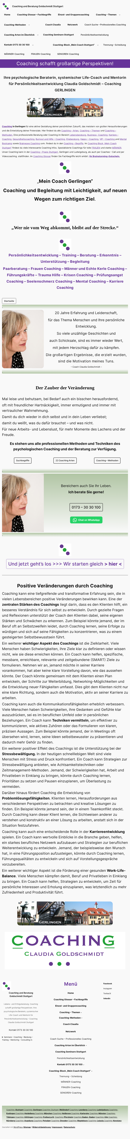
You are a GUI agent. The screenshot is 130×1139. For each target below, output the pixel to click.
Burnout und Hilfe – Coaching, (51, 139)
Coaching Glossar (42, 156)
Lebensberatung (78, 135)
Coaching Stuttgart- (56, 1110)
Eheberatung (72, 139)
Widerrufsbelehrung (41, 1127)
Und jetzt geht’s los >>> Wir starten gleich (65, 564)
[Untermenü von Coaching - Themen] (119, 14)
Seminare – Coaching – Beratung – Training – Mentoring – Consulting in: (17, 1038)
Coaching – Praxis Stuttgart (44, 152)
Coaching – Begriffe (73, 143)
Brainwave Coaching (29, 143)
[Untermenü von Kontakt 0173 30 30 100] (33, 44)
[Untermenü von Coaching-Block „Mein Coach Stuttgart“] (98, 44)
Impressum (57, 1127)
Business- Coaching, (97, 135)
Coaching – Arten (70, 130)
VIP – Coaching (107, 139)
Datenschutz (69, 1127)
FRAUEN (96, 148)
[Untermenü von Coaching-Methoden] (29, 24)
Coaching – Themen (90, 130)
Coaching (84, 1117)
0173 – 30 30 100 (86, 507)
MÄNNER (116, 148)
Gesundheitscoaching (23, 139)
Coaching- (15, 1110)
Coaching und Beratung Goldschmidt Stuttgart (37, 6)
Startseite (9, 301)
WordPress (18, 1127)
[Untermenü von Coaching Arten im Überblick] (37, 34)
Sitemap (27, 1127)
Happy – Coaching (89, 139)
